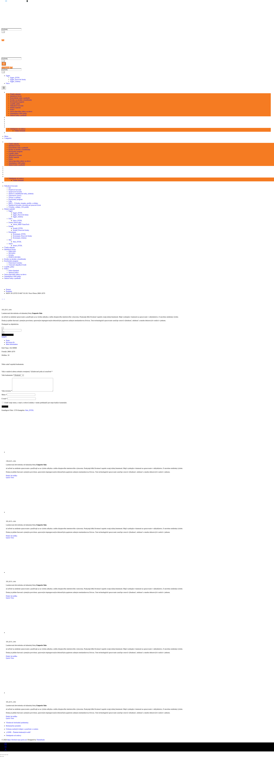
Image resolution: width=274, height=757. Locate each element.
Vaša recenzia (7, 391)
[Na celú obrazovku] (3, 754)
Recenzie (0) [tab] (10, 342)
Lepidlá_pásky (9, 267)
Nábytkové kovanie (11, 186)
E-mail (4, 399)
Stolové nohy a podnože (12, 278)
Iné (10, 188)
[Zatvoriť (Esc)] (7, 754)
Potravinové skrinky (15, 263)
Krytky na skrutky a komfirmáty (15, 259)
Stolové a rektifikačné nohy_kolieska (21, 194)
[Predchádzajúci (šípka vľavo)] (1, 756)
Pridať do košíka (7, 335)
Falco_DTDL (17, 220)
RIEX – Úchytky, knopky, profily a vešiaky (23, 203)
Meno (4, 395)
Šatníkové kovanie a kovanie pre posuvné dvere (25, 205)
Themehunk (40, 740)
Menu (6, 136)
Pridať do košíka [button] (11, 476)
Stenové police (14, 272)
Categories (7, 138)
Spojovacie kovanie (15, 192)
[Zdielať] (5, 754)
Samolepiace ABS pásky (12, 276)
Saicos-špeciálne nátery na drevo (15, 274)
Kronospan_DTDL (19, 234)
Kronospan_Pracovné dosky (22, 236)
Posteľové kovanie (15, 190)
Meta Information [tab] (12, 344)
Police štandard (14, 271)
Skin (10, 240)
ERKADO (12, 251)
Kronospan (12, 232)
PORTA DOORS (14, 257)
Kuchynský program (15, 199)
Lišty (10, 201)
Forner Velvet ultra (15, 222)
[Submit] (3, 32)
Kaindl (11, 226)
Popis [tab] (8, 340)
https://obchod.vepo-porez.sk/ (17, 740)
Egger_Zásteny (15, 81)
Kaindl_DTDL (18, 228)
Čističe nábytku (9, 247)
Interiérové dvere (10, 249)
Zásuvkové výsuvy (15, 195)
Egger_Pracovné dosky (18, 79)
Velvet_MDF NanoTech (21, 224)
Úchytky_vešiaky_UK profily (19, 207)
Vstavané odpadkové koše (17, 265)
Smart (11, 244)
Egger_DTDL (15, 77)
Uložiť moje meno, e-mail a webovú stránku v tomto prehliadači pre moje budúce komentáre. (35, 403)
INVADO (12, 253)
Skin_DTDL (17, 242)
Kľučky (11, 255)
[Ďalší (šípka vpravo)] (3, 756)
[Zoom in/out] (1, 754)
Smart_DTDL (17, 245)
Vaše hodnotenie (8, 375)
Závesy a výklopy (15, 197)
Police (6, 269)
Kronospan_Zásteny (20, 238)
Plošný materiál (9, 209)
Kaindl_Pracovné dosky (21, 230)
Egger (8, 76)
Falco (8, 83)
